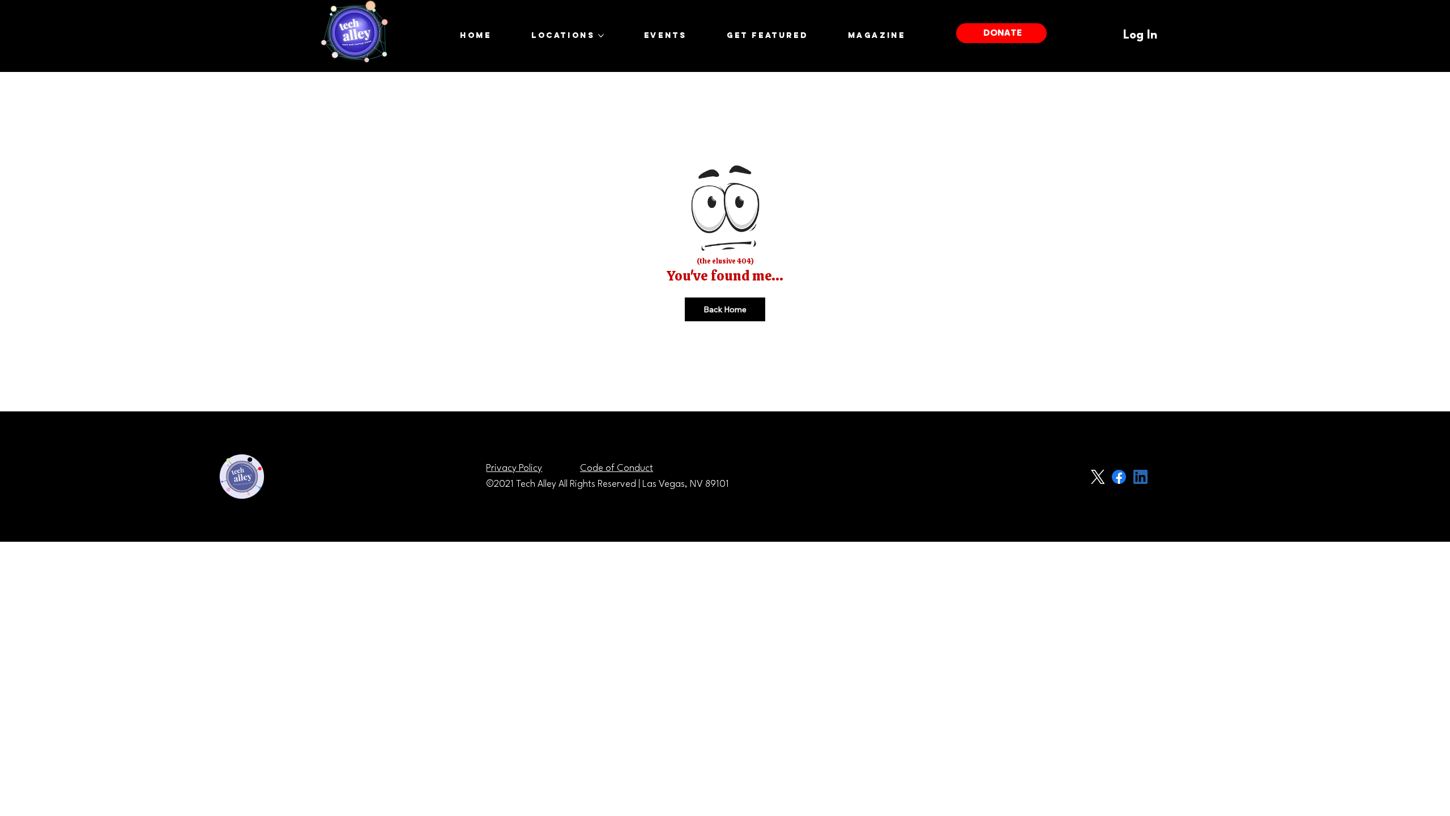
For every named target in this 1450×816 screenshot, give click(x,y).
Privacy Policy (514, 468)
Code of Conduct (616, 468)
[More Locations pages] (601, 36)
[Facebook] (1119, 477)
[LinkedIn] (1140, 477)
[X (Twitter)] (1097, 477)
